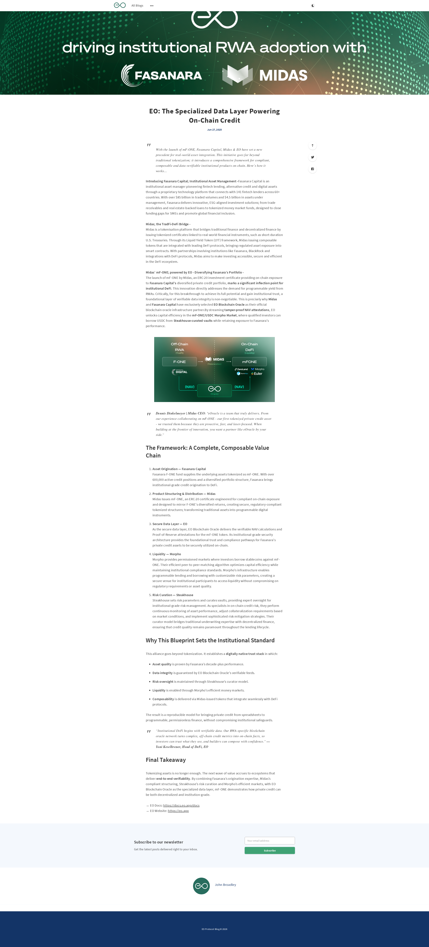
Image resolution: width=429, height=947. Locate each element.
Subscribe (270, 850)
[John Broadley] (201, 886)
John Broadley (225, 884)
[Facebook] (312, 169)
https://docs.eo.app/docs (181, 805)
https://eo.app (178, 811)
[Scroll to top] (312, 145)
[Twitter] (312, 157)
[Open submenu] (152, 5)
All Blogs (137, 5)
